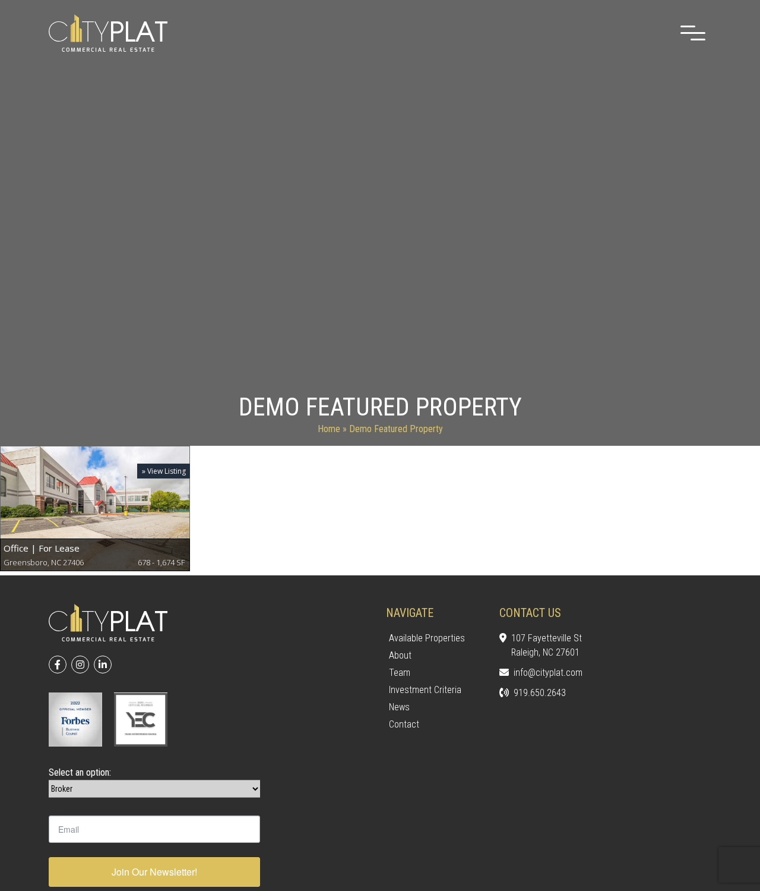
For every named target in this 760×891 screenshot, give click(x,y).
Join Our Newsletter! (154, 872)
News (399, 707)
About (400, 655)
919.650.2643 (540, 692)
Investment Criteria (425, 689)
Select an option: (80, 772)
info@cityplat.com (548, 672)
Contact (404, 724)
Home (329, 429)
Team (399, 672)
